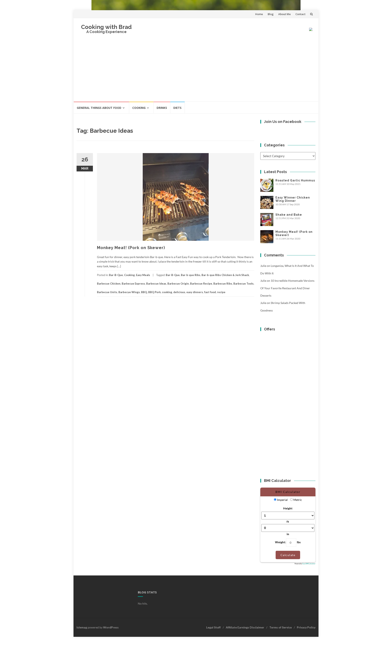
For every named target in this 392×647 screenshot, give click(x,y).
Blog (271, 14)
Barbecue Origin (178, 283)
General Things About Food (99, 108)
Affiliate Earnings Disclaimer (245, 627)
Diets (177, 108)
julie (263, 265)
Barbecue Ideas (156, 283)
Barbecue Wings (129, 292)
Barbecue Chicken (108, 283)
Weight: (280, 542)
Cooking (139, 108)
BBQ (144, 292)
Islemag (82, 627)
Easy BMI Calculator (308, 563)
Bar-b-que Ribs (190, 275)
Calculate (288, 555)
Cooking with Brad (106, 27)
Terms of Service (280, 627)
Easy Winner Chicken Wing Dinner (292, 199)
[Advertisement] (196, 70)
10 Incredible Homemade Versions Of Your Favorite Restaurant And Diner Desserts (287, 288)
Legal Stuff (213, 627)
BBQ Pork (154, 292)
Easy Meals (143, 275)
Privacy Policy (306, 627)
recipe (221, 292)
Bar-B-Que (116, 275)
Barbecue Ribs (222, 283)
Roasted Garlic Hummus (295, 180)
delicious (179, 292)
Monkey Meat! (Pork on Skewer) (131, 247)
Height (288, 508)
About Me (284, 14)
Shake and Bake (288, 214)
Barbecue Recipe (201, 283)
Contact (300, 14)
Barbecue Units (107, 292)
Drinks (162, 108)
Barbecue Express (133, 283)
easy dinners (194, 292)
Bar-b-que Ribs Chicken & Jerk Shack (225, 275)
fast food (210, 292)
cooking (167, 292)
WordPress (111, 627)
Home (259, 14)
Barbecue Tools (243, 283)
